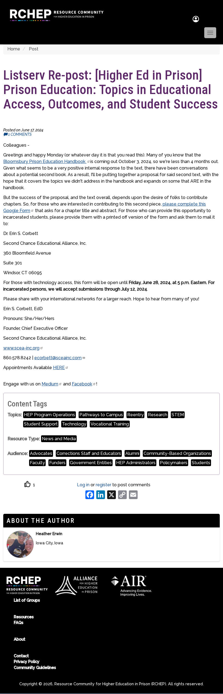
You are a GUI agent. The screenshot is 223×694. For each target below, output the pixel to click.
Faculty (37, 462)
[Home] (55, 15)
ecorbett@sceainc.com (58, 357)
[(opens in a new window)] (77, 585)
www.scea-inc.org (21, 348)
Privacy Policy (26, 661)
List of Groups (27, 600)
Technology (74, 424)
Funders (57, 462)
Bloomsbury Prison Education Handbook (44, 161)
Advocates (41, 453)
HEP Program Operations (49, 414)
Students (201, 462)
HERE (59, 367)
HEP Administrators (136, 462)
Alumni (132, 453)
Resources (24, 616)
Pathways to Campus (101, 414)
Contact (21, 655)
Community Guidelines (35, 667)
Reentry (135, 414)
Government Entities (91, 462)
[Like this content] (28, 484)
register (103, 484)
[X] (111, 494)
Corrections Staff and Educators (89, 453)
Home (13, 49)
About (19, 639)
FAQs (18, 622)
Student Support (41, 424)
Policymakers (173, 462)
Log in (83, 484)
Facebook (82, 384)
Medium (50, 384)
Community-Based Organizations (177, 453)
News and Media (59, 438)
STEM (178, 414)
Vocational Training (110, 424)
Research (157, 414)
